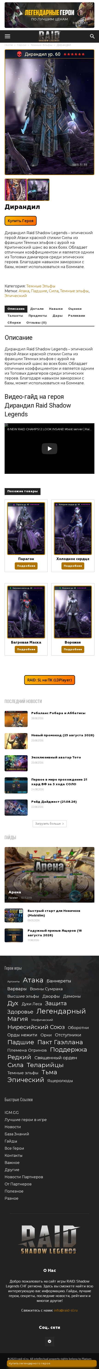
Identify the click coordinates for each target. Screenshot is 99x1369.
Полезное (14, 1191)
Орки (46, 1034)
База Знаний (17, 1134)
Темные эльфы (74, 291)
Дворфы (51, 996)
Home (9, 45)
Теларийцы (45, 1064)
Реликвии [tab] (76, 315)
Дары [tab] (57, 315)
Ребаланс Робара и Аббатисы (58, 713)
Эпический (16, 296)
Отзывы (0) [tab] (36, 322)
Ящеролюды (60, 1080)
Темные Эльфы (41, 45)
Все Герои (14, 1148)
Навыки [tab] (56, 308)
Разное (11, 1198)
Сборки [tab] (14, 322)
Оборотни (78, 1027)
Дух (12, 1003)
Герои (21, 45)
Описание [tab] (16, 308)
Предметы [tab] (38, 315)
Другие (12, 1170)
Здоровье (20, 1011)
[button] (7, 36)
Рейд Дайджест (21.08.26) (54, 801)
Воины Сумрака (46, 988)
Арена (15, 892)
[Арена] (49, 875)
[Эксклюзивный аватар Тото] (16, 763)
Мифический (42, 1020)
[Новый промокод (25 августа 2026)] (16, 741)
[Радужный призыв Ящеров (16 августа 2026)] (14, 935)
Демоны (72, 996)
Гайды (11, 1141)
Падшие (39, 291)
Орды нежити (22, 1034)
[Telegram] (49, 1341)
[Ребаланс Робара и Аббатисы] (16, 719)
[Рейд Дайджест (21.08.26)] (16, 807)
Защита (56, 1003)
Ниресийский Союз (36, 1027)
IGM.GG (12, 1112)
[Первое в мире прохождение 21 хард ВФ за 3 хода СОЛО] (16, 785)
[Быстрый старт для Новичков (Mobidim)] (14, 915)
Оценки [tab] (75, 308)
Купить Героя (20, 220)
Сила (53, 291)
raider (13, 897)
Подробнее (26, 565)
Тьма (49, 1072)
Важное (12, 1162)
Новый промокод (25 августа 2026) (62, 735)
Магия (17, 1019)
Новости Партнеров (24, 1177)
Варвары (17, 989)
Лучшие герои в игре (26, 1120)
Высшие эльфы (23, 996)
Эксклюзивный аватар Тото (56, 757)
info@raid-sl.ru (66, 1310)
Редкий (19, 1057)
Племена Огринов (27, 1050)
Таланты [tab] (15, 315)
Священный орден (56, 1057)
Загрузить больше (48, 824)
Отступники (68, 1034)
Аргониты (13, 981)
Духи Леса (32, 1004)
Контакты (14, 1155)
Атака (24, 291)
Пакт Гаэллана (60, 1042)
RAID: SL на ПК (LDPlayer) (49, 680)
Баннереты (59, 980)
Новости (13, 1127)
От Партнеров (18, 1184)
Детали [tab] (37, 308)
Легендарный (61, 1011)
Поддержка (68, 1049)
